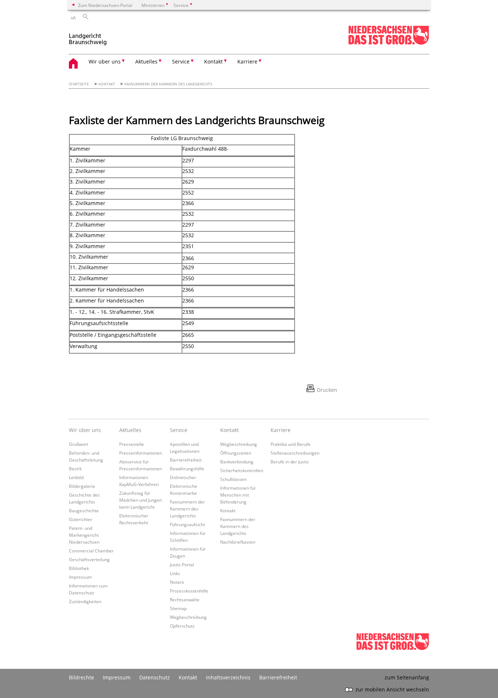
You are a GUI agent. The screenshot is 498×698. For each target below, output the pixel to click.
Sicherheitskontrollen (241, 470)
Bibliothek (79, 568)
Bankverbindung (236, 461)
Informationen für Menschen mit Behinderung (238, 495)
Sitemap (178, 608)
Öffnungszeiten (235, 453)
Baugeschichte (84, 510)
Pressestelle (131, 444)
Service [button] (181, 61)
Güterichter (80, 519)
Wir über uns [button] (105, 61)
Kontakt (106, 84)
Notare (177, 582)
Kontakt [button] (213, 61)
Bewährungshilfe (187, 468)
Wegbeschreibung (188, 617)
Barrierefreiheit (186, 460)
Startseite (79, 84)
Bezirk (75, 468)
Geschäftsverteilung (89, 559)
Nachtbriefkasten (237, 542)
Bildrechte (81, 677)
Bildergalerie (82, 486)
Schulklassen (233, 479)
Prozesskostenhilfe (189, 591)
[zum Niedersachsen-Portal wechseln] (388, 43)
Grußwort (78, 444)
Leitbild (76, 477)
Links (175, 573)
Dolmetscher (183, 477)
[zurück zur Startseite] (88, 36)
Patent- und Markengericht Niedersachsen (84, 535)
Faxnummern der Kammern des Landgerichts (168, 84)
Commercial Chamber (91, 551)
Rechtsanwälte (184, 599)
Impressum (80, 577)
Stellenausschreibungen (295, 453)
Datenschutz (154, 677)
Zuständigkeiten (85, 601)
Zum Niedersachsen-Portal (105, 5)
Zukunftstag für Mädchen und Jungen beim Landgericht (140, 500)
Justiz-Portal (182, 564)
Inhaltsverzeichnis (228, 677)
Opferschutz (182, 626)
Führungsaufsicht (187, 524)
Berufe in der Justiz (290, 461)
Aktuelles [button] (146, 61)
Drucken (327, 389)
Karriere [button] (247, 61)
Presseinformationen (140, 453)
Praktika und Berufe (291, 444)
